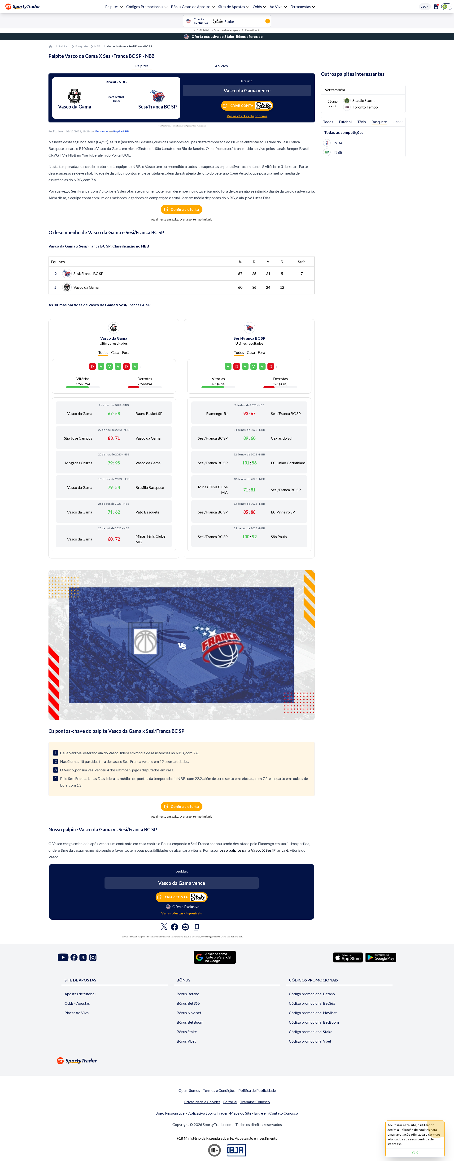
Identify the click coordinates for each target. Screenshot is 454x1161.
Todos (103, 352)
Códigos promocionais (313, 980)
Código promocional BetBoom (314, 1022)
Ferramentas (300, 6)
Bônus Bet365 (188, 1003)
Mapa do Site (240, 1113)
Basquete (81, 46)
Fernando (101, 131)
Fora (125, 352)
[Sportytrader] (23, 7)
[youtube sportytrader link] (63, 957)
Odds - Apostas (77, 1003)
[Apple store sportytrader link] (347, 957)
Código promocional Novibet (313, 1012)
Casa (115, 352)
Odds (257, 6)
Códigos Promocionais (144, 6)
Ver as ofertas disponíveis (247, 116)
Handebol (401, 121)
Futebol (345, 121)
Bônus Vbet (186, 1041)
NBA (338, 142)
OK (415, 1152)
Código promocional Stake (310, 1031)
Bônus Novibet (189, 1012)
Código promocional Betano (312, 993)
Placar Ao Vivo (77, 1012)
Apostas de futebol (80, 993)
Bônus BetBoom (190, 1022)
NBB (97, 46)
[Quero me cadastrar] (436, 6)
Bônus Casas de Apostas (190, 6)
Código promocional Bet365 (312, 1003)
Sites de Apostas (231, 6)
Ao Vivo (276, 6)
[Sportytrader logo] (227, 1060)
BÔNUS (183, 980)
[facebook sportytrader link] (74, 957)
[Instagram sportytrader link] (92, 957)
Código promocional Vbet (310, 1041)
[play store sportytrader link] (380, 957)
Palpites (111, 6)
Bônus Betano (188, 993)
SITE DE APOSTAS (80, 980)
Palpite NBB (121, 131)
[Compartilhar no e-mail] (185, 928)
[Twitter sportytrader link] (83, 957)
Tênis (361, 121)
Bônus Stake (187, 1031)
